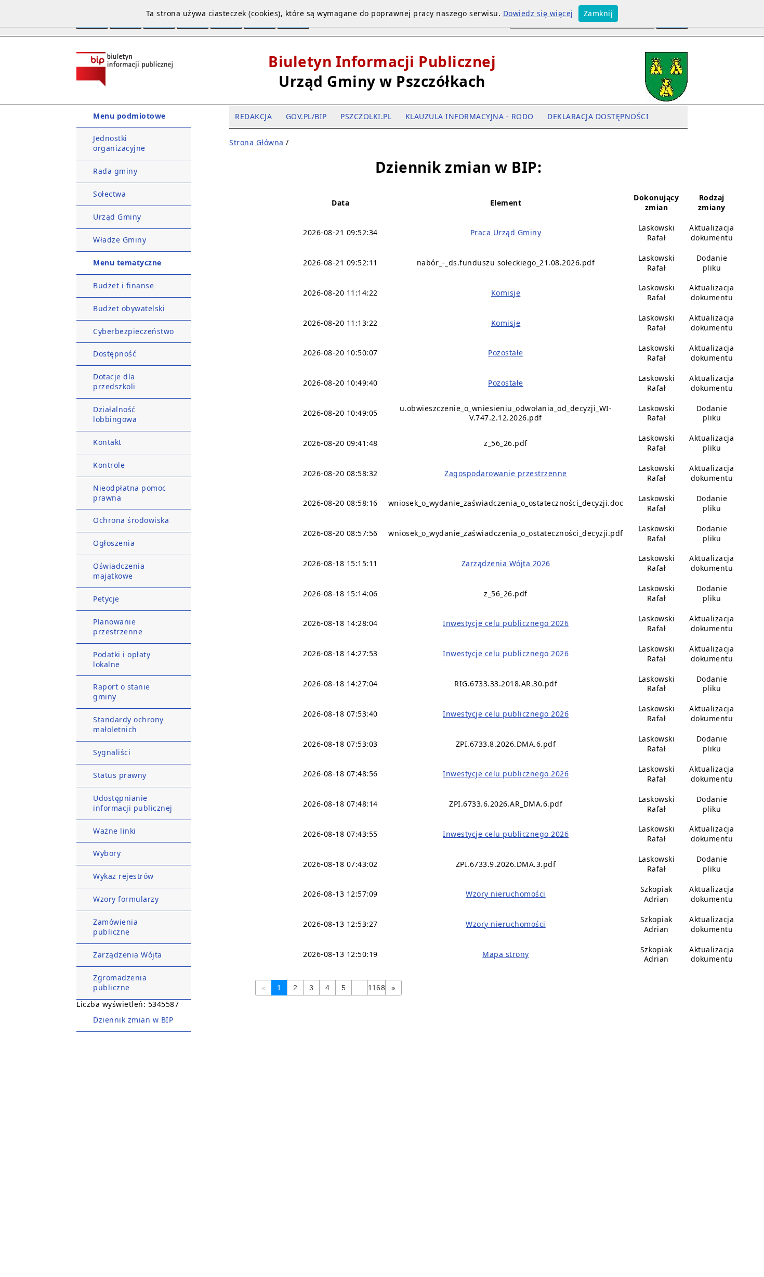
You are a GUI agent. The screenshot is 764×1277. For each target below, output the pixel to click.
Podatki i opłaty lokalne (121, 659)
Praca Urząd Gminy (506, 232)
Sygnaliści (111, 752)
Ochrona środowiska (131, 520)
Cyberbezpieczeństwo (133, 331)
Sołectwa (109, 194)
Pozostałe (505, 352)
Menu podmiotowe (129, 116)
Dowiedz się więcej (538, 13)
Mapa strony (505, 954)
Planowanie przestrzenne (117, 626)
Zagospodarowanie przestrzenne (505, 473)
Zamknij (598, 13)
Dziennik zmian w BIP (133, 1020)
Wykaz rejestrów (123, 876)
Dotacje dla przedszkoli (114, 381)
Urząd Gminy (117, 217)
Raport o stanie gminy (121, 691)
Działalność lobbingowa (115, 414)
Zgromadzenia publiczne (120, 982)
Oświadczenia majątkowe (118, 571)
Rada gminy (115, 171)
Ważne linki (114, 831)
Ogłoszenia (114, 543)
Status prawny (120, 775)
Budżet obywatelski (129, 308)
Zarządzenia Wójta (127, 955)
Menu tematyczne (127, 262)
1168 (376, 988)
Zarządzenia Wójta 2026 (506, 563)
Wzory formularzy (126, 899)
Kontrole (109, 465)
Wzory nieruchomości (506, 894)
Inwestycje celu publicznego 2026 (506, 623)
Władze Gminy (119, 240)
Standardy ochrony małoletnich (128, 724)
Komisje (506, 293)
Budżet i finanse (123, 285)
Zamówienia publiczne (115, 927)
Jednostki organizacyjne (119, 143)
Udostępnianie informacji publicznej (133, 803)
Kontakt (107, 442)
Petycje (106, 599)
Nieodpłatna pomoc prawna (129, 493)
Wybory (107, 853)
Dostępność (114, 354)
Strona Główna (256, 142)
